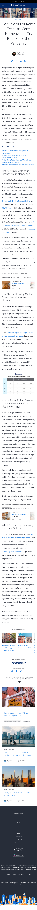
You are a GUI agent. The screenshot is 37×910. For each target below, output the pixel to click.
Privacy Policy (18, 839)
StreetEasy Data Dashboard (12, 552)
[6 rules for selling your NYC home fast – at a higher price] (18, 697)
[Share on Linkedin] (21, 61)
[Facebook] (16, 671)
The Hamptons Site (18, 813)
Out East (29, 874)
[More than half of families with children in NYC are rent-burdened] (18, 736)
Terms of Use (18, 836)
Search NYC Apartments (18, 1)
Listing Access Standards (18, 842)
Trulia (14, 874)
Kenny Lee (12, 760)
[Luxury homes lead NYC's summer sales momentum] (18, 776)
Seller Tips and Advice (10, 710)
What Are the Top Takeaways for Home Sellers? (18, 165)
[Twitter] (21, 671)
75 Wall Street (7, 208)
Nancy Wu (22, 53)
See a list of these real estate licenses (13, 869)
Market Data (18, 20)
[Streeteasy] (18, 663)
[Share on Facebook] (16, 61)
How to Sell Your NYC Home (12, 721)
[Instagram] (12, 671)
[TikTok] (25, 671)
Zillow (7, 874)
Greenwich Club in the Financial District (16, 201)
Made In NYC (23, 882)
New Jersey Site (18, 816)
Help (18, 833)
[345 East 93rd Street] (15, 516)
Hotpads (21, 874)
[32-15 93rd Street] (15, 285)
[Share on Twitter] (12, 61)
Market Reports (9, 749)
